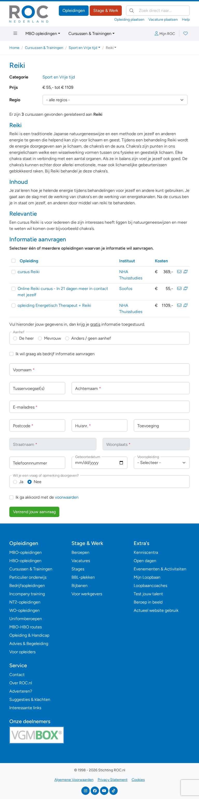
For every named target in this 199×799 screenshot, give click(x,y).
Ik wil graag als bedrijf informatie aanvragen (55, 353)
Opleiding (29, 260)
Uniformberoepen (25, 618)
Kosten (161, 260)
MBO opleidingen (41, 33)
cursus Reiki (29, 271)
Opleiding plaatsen (129, 19)
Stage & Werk (105, 10)
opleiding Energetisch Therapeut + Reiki (54, 305)
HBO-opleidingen (25, 560)
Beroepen (80, 552)
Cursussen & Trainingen (89, 33)
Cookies (138, 780)
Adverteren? (20, 691)
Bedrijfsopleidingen (27, 585)
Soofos (125, 288)
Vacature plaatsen (163, 19)
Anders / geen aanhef (91, 338)
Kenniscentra (146, 552)
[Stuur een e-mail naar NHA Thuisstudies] (179, 271)
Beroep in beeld (148, 602)
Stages (78, 568)
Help (186, 19)
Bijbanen (80, 585)
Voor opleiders (22, 651)
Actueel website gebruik (156, 610)
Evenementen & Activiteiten (160, 568)
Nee (37, 481)
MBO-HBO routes (25, 626)
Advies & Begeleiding (28, 643)
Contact (17, 674)
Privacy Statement (112, 780)
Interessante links (25, 707)
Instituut (127, 260)
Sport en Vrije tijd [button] (83, 48)
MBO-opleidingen (25, 552)
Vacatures (81, 560)
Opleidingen (73, 10)
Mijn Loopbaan (147, 577)
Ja (21, 481)
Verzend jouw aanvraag (34, 511)
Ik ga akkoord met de (47, 497)
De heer (26, 338)
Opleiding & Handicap (29, 635)
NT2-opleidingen (24, 602)
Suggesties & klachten (29, 699)
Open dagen (145, 560)
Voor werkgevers (87, 593)
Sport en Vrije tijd (58, 77)
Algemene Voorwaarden (74, 780)
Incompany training (27, 593)
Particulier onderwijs (27, 577)
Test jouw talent (148, 593)
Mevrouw (52, 338)
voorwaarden (67, 497)
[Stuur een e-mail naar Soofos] (179, 288)
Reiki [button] (109, 48)
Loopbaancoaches (150, 585)
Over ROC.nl (20, 682)
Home (14, 48)
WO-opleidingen (24, 610)
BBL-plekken (83, 577)
